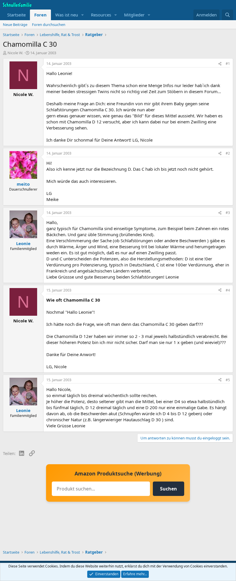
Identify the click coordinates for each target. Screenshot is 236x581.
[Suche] (227, 15)
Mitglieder (134, 15)
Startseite (16, 15)
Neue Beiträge (15, 24)
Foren (40, 15)
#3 (228, 212)
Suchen (168, 489)
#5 (228, 379)
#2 (228, 153)
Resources (101, 15)
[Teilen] (220, 64)
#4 (228, 290)
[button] (83, 15)
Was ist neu (66, 15)
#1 (228, 63)
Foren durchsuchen (48, 24)
